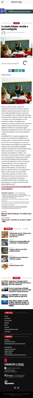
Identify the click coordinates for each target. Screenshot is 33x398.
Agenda (6, 323)
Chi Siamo (7, 318)
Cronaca (6, 327)
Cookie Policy (19, 395)
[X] (13, 70)
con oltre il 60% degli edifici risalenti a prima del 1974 (15, 200)
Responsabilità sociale (11, 329)
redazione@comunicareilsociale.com (15, 355)
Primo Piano (8, 320)
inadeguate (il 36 (7, 202)
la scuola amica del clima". (21, 202)
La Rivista (7, 331)
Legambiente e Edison (8, 205)
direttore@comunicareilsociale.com (14, 344)
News (6, 325)
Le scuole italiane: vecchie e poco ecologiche (15, 203)
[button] (2, 10)
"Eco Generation (20, 193)
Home (6, 316)
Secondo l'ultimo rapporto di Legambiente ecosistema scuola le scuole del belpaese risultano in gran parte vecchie (14, 207)
